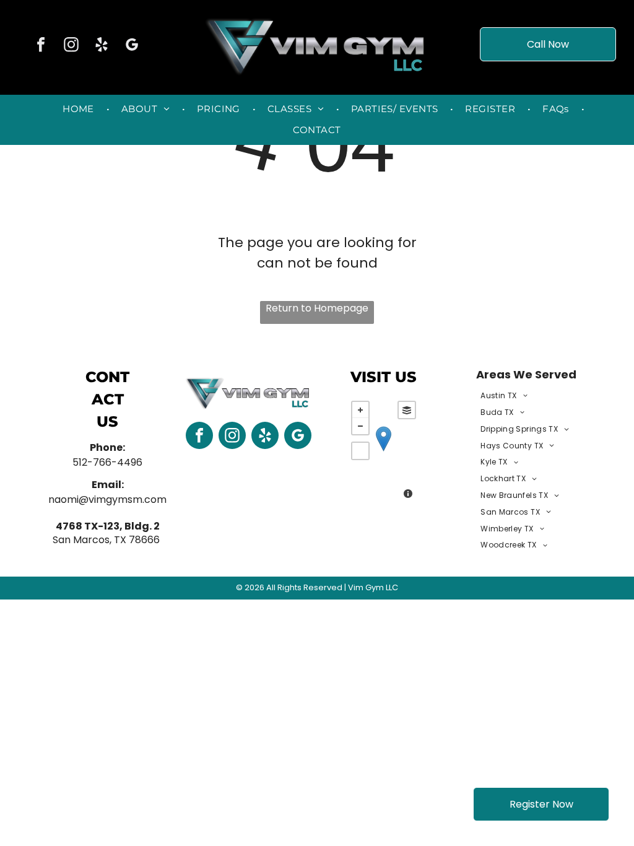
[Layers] (407, 410)
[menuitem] (79, 109)
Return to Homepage (317, 308)
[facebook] (40, 46)
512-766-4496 (107, 462)
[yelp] (101, 46)
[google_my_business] (131, 46)
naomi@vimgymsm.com (107, 499)
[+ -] (383, 451)
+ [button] (360, 410)
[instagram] (71, 46)
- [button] (360, 426)
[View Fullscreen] (360, 451)
